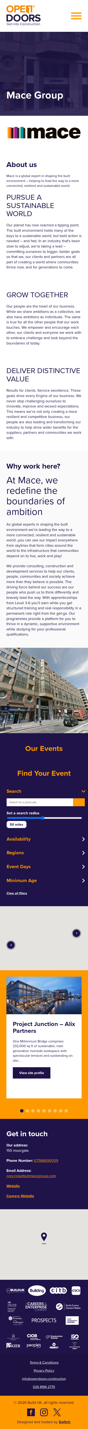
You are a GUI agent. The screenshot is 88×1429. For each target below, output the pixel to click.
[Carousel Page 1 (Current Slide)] (21, 1110)
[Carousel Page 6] (49, 1110)
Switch (64, 1422)
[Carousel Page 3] (33, 1110)
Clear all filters (17, 893)
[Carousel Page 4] (38, 1110)
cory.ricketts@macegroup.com (31, 1176)
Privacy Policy (44, 1370)
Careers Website (20, 1196)
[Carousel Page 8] (60, 1110)
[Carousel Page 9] (66, 1110)
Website (13, 1186)
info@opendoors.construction (44, 1378)
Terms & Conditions (44, 1362)
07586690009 (46, 1160)
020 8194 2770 (44, 1386)
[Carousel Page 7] (55, 1110)
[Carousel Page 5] (44, 1110)
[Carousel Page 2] (27, 1110)
